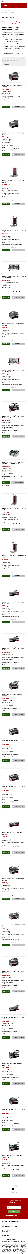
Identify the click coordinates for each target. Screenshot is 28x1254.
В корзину (6, 107)
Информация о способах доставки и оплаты (14, 22)
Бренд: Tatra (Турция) (7, 98)
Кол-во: (3, 103)
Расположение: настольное (9, 471)
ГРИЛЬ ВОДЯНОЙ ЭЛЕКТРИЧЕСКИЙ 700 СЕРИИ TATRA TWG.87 (14, 463)
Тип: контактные (6, 94)
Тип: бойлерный (6, 191)
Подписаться (14, 1211)
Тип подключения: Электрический (10, 193)
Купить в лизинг (6, 485)
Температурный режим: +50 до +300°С (11, 96)
